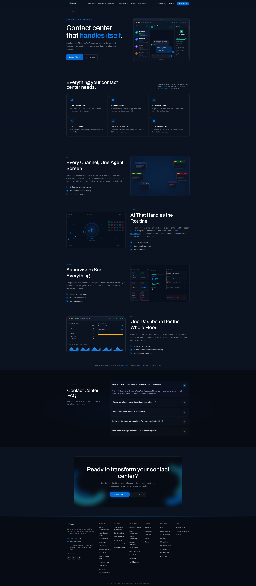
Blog (161, 527)
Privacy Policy (180, 527)
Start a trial (183, 3)
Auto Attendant (119, 536)
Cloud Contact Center (103, 534)
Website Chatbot (104, 573)
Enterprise (124, 365)
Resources (141, 3)
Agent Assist (103, 565)
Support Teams (135, 551)
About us (148, 527)
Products (91, 3)
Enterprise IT (134, 558)
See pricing (90, 57)
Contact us (148, 531)
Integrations (122, 3)
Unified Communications (104, 528)
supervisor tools (163, 88)
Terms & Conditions (182, 531)
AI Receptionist (103, 538)
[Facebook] (79, 558)
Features (101, 3)
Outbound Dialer (104, 562)
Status (147, 542)
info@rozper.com (75, 541)
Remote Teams (134, 555)
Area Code (164, 556)
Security (147, 538)
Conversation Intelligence (118, 528)
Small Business (134, 562)
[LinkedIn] (69, 558)
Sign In (171, 3)
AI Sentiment (118, 540)
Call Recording (119, 533)
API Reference (165, 535)
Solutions (111, 3)
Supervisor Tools (119, 544)
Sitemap (178, 535)
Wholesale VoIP (165, 549)
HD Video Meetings (105, 549)
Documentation (165, 531)
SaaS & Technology (134, 537)
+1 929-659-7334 (75, 538)
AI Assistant (102, 542)
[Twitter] (74, 558)
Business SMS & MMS (104, 557)
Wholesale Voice (166, 545)
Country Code (165, 553)
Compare (163, 538)
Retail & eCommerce (134, 532)
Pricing (133, 3)
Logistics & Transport (133, 543)
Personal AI (102, 546)
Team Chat (102, 553)
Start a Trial (73, 57)
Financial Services (135, 527)
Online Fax (102, 569)
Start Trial (148, 535)
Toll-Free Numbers (120, 547)
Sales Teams (134, 547)
